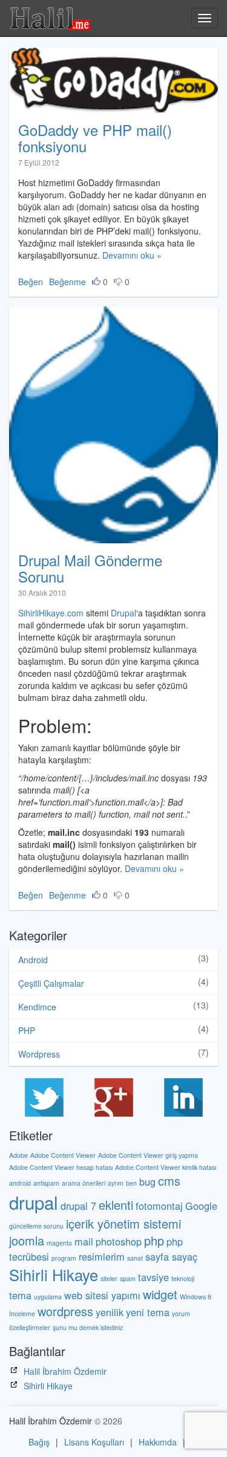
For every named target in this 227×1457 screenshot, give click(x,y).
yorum (181, 1313)
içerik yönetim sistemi (123, 1223)
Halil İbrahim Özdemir (65, 1371)
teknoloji (182, 1278)
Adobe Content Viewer (63, 1155)
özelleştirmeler (29, 1327)
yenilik (109, 1312)
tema (20, 1295)
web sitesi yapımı (102, 1295)
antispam (46, 1182)
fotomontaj (159, 1205)
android (20, 1182)
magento (59, 1242)
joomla (26, 1240)
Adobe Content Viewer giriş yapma (148, 1155)
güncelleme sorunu (36, 1225)
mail (83, 1241)
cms (169, 1180)
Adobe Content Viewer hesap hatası (61, 1167)
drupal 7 (78, 1205)
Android (33, 960)
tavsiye (153, 1277)
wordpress (65, 1311)
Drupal (123, 613)
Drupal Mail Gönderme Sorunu (90, 567)
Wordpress (39, 1054)
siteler (108, 1278)
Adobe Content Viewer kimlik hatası (165, 1167)
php (154, 1240)
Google (201, 1205)
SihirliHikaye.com (51, 613)
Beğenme (67, 282)
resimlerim (102, 1256)
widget (160, 1294)
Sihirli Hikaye (53, 1274)
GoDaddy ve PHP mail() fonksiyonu (95, 137)
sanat (135, 1257)
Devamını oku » (132, 255)
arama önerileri (83, 1182)
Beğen (30, 282)
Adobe (18, 1155)
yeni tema (147, 1312)
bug (147, 1181)
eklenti (116, 1204)
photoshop (119, 1241)
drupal (33, 1202)
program (63, 1257)
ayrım (115, 1182)
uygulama (48, 1296)
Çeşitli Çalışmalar (51, 983)
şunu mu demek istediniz (88, 1327)
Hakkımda (158, 1442)
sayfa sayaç (171, 1256)
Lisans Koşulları (94, 1442)
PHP (26, 1030)
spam (128, 1278)
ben (131, 1182)
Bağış (39, 1442)
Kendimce (37, 1007)
